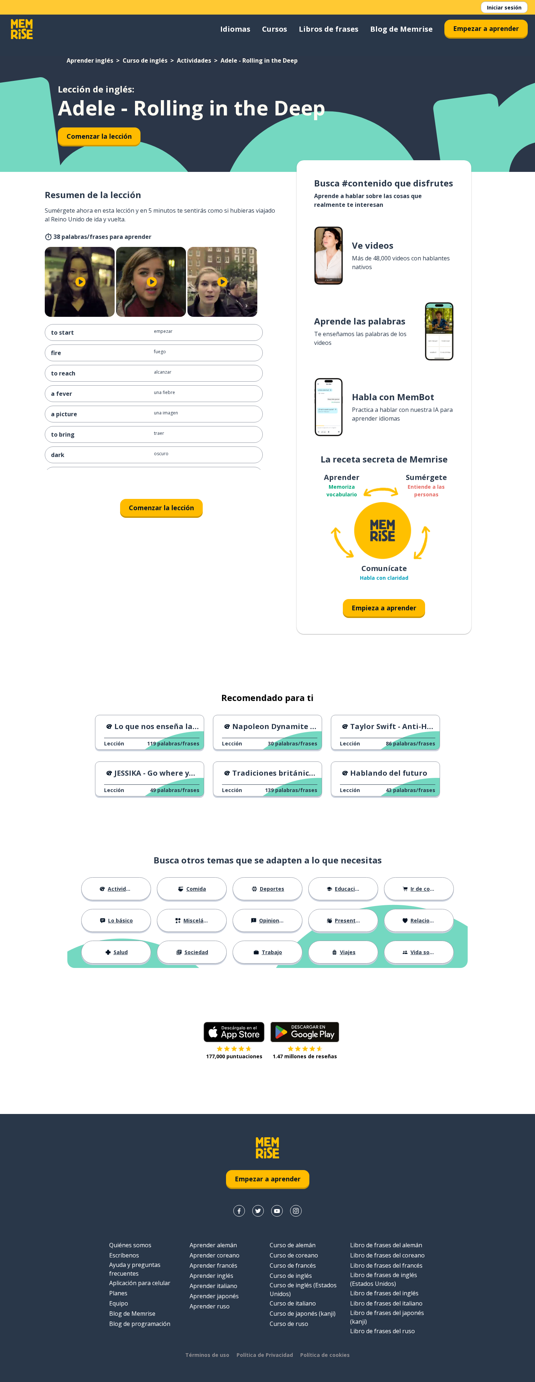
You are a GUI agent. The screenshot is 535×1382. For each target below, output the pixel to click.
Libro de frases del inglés (384, 1293)
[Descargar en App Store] (234, 1032)
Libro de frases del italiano (386, 1303)
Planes (118, 1293)
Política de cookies (325, 1354)
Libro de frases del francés (386, 1265)
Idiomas (235, 29)
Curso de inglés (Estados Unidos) (303, 1289)
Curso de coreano (294, 1255)
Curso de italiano (293, 1303)
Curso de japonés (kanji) (303, 1314)
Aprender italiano (213, 1286)
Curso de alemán (293, 1245)
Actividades (194, 60)
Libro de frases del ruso (382, 1331)
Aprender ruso (210, 1306)
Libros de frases (328, 29)
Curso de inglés (145, 60)
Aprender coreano (214, 1255)
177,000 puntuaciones (234, 1056)
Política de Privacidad (265, 1354)
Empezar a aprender (486, 28)
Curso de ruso (289, 1324)
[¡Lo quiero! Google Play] (304, 1032)
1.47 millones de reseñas (305, 1056)
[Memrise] (21, 29)
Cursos (274, 29)
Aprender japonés (214, 1296)
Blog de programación (139, 1324)
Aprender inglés (90, 60)
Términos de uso (207, 1354)
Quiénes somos (130, 1245)
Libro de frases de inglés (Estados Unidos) (383, 1279)
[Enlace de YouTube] (277, 1211)
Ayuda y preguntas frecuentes (134, 1269)
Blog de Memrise (401, 29)
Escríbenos (124, 1255)
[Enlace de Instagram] (296, 1211)
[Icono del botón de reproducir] (80, 282)
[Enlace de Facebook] (239, 1211)
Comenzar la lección (99, 136)
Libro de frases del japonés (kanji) (387, 1317)
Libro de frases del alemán (386, 1245)
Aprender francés (213, 1265)
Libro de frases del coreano (387, 1255)
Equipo (118, 1303)
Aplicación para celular (139, 1283)
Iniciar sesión (504, 7)
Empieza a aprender (384, 607)
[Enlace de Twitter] (258, 1211)
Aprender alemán (213, 1245)
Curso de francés (293, 1265)
